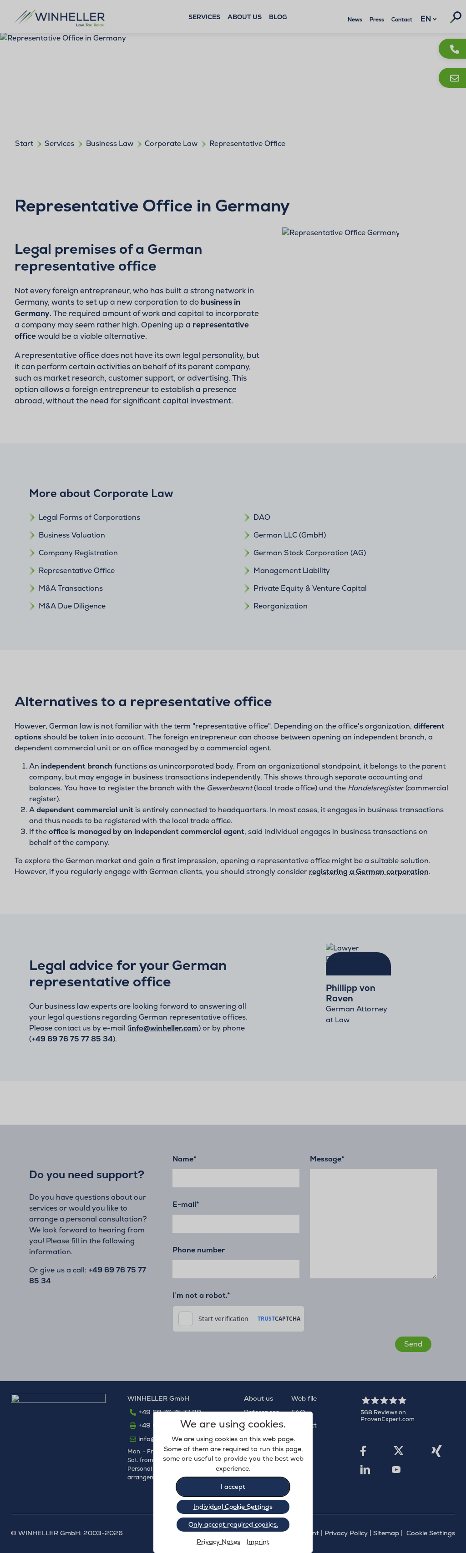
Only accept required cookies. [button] (233, 1524)
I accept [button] (233, 1487)
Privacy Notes (218, 1542)
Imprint (258, 1542)
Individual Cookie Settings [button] (233, 1507)
